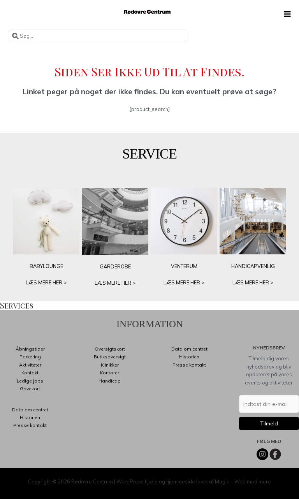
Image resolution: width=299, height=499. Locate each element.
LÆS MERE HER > (46, 282)
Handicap (109, 381)
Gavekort (30, 388)
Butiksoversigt (110, 357)
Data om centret (30, 410)
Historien (30, 417)
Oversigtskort (110, 349)
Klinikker (110, 365)
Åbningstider (30, 349)
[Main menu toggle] (287, 14)
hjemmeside (180, 481)
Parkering (30, 357)
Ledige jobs (30, 381)
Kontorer (109, 373)
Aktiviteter (30, 365)
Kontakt (30, 373)
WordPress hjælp (137, 481)
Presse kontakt (30, 425)
